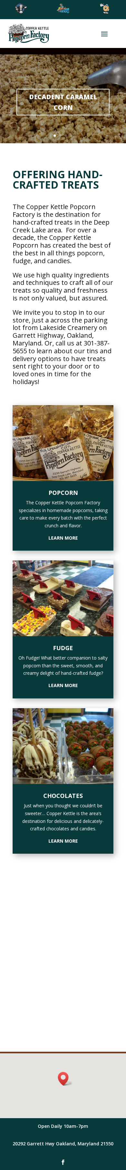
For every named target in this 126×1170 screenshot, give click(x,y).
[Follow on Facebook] (63, 1162)
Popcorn (63, 493)
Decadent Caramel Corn (63, 102)
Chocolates (63, 796)
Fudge (63, 648)
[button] (65, 1078)
